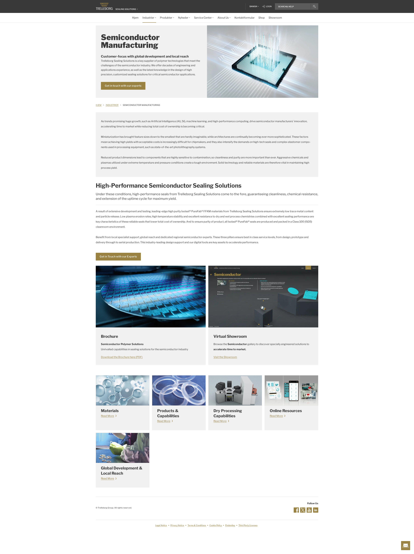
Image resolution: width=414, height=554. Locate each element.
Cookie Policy (215, 525)
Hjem (98, 105)
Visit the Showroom (225, 357)
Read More (107, 415)
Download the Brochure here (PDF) (122, 357)
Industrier (112, 105)
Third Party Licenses (248, 525)
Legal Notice (161, 525)
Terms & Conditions (197, 525)
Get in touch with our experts (123, 85)
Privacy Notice (177, 525)
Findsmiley (230, 525)
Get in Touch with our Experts (118, 256)
